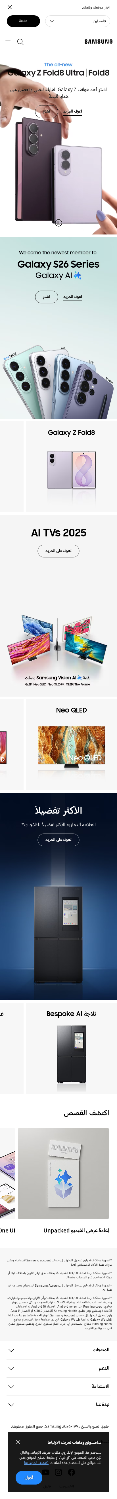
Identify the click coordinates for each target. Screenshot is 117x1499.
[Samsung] (100, 41)
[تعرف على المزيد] (58, 606)
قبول (29, 1477)
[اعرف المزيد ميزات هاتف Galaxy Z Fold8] (58, 133)
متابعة (23, 20)
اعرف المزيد (72, 111)
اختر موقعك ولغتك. (96, 7)
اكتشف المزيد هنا (36, 1462)
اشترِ (46, 111)
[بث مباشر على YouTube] (63, 1173)
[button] (58, 1350)
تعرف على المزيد (58, 550)
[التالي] (6, 467)
